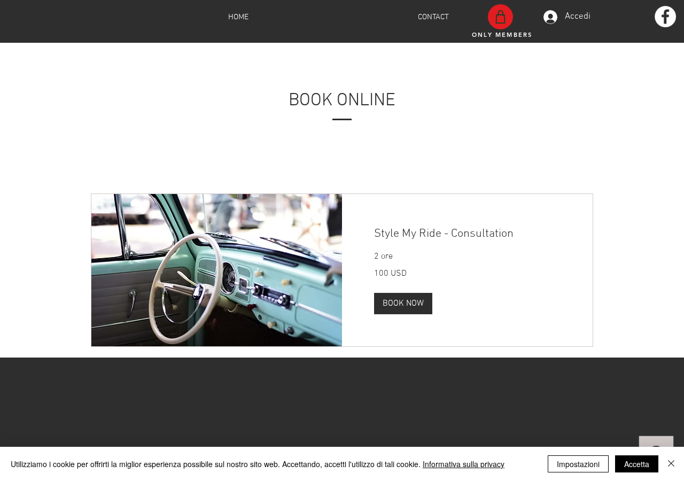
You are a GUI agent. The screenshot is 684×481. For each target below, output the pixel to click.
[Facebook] (665, 16)
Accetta (636, 464)
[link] (467, 234)
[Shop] (500, 16)
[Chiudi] (671, 463)
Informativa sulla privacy (463, 464)
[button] (403, 303)
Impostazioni (578, 464)
